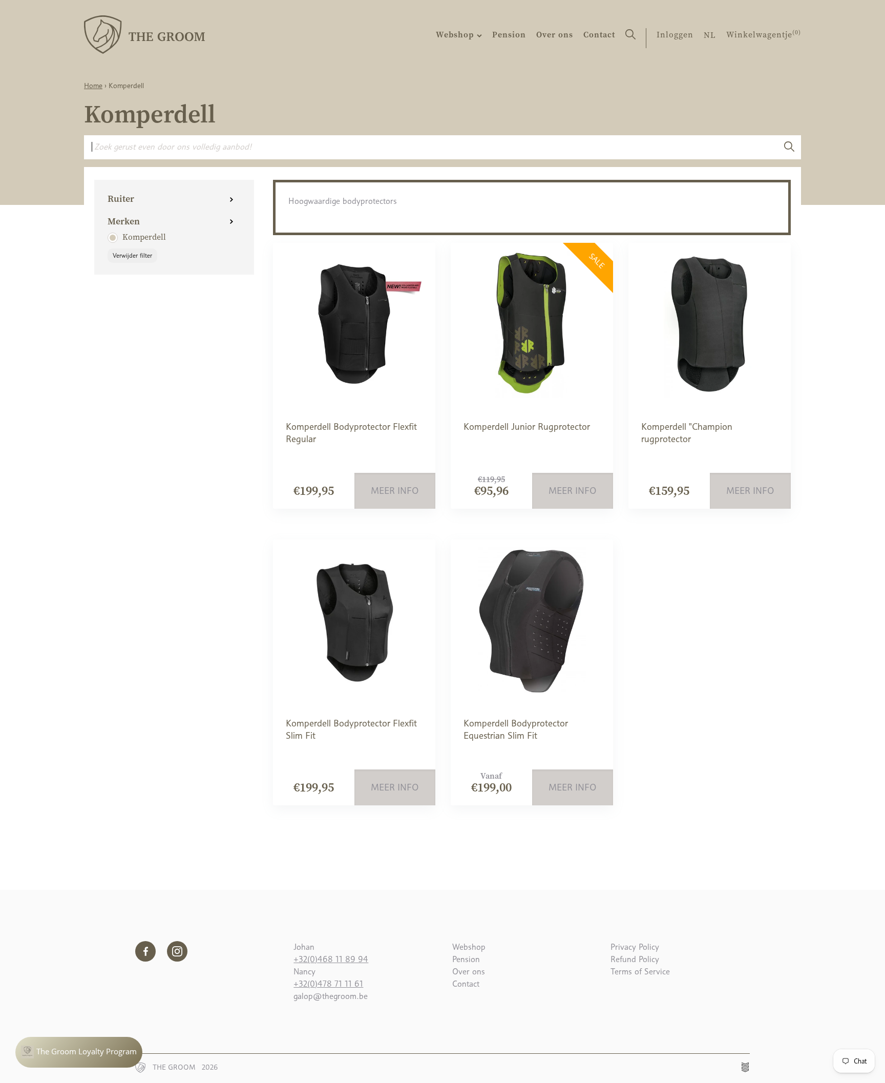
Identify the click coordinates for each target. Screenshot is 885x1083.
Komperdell (144, 237)
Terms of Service (640, 971)
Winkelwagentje (763, 34)
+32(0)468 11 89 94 (330, 959)
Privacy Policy (634, 947)
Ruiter (121, 198)
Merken (124, 221)
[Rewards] (78, 1052)
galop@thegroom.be (330, 996)
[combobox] (430, 146)
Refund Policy (634, 959)
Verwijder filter (132, 255)
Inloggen (675, 34)
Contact (599, 34)
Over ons (554, 34)
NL (710, 35)
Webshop (456, 34)
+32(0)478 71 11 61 (328, 984)
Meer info (395, 490)
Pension (509, 34)
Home (93, 85)
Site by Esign (746, 1067)
